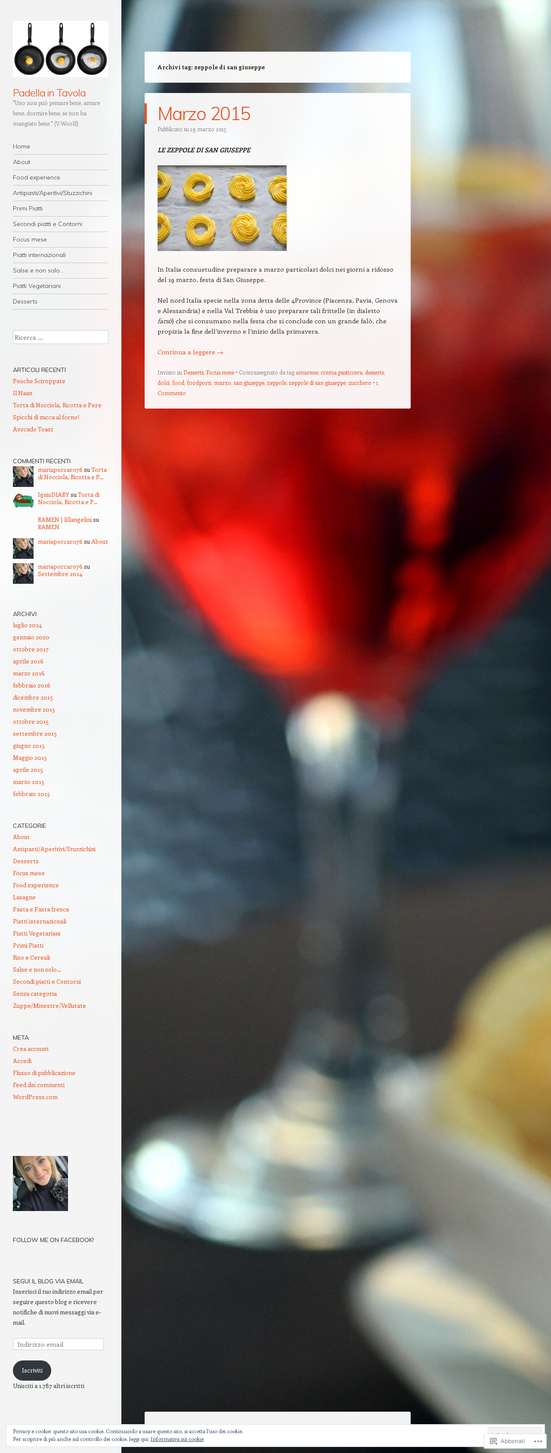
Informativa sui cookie (177, 1438)
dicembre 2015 (33, 697)
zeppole (276, 382)
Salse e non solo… (38, 270)
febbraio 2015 (31, 794)
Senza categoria (35, 993)
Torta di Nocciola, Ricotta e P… (72, 473)
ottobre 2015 (31, 721)
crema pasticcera (341, 372)
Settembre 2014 (60, 574)
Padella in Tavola (49, 92)
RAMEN (48, 527)
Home (21, 146)
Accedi (22, 1060)
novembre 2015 (34, 709)
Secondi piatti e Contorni (47, 224)
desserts (374, 372)
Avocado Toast (33, 429)
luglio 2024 (27, 625)
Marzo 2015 (204, 113)
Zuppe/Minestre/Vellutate (49, 1005)
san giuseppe (249, 382)
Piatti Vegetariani (37, 286)
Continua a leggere (190, 351)
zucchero (359, 382)
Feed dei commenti (39, 1085)
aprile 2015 (28, 769)
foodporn (199, 382)
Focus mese (30, 239)
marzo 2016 (29, 673)
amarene (307, 372)
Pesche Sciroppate (39, 381)
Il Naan (22, 393)
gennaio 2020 (31, 637)
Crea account (31, 1048)
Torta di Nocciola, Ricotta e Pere (57, 405)
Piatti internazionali (39, 255)
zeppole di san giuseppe (317, 382)
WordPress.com (35, 1097)
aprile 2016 (28, 661)
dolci (164, 382)
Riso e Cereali (31, 957)
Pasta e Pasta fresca (41, 909)
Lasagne (24, 897)
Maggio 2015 (30, 757)
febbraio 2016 (31, 685)
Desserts (25, 301)
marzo (222, 382)
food (178, 382)
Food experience (36, 177)
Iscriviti (32, 1370)
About (21, 162)
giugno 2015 (29, 745)
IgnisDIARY (53, 494)
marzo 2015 (28, 782)
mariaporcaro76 (60, 469)
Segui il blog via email (48, 1281)
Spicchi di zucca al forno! (46, 417)
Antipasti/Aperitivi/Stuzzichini (52, 193)
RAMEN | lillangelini (65, 519)
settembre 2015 (35, 733)
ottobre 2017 (31, 649)
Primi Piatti (28, 208)
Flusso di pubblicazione (44, 1073)
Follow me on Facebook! (53, 1240)
